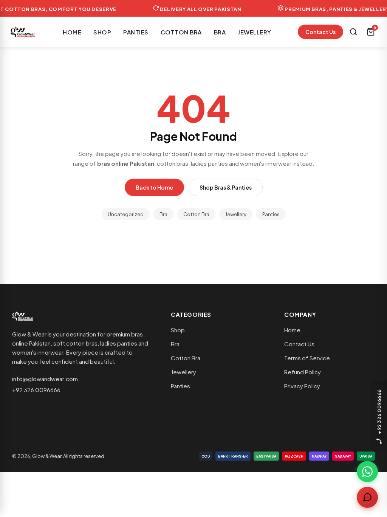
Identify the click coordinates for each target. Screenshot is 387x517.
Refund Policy (302, 371)
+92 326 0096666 (36, 389)
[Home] (22, 31)
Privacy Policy (302, 385)
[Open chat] (367, 497)
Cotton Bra (181, 32)
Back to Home (154, 187)
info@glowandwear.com (45, 378)
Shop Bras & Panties (226, 187)
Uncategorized (126, 214)
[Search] (353, 32)
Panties (136, 32)
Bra (220, 32)
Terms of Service (307, 357)
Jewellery (254, 32)
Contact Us (320, 31)
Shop (102, 32)
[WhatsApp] (367, 471)
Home (72, 32)
